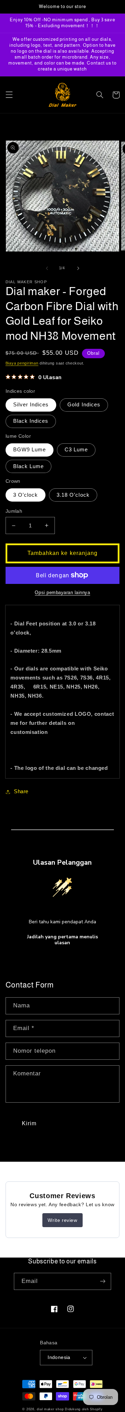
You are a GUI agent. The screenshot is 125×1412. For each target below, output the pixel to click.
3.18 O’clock (73, 495)
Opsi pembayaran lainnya (62, 592)
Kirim (29, 1123)
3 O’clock (25, 495)
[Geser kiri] (47, 268)
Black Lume (28, 466)
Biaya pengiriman (22, 363)
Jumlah (14, 511)
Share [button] (21, 791)
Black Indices (31, 421)
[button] (9, 95)
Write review (62, 1220)
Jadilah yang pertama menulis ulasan (62, 939)
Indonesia (59, 1357)
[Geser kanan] (78, 268)
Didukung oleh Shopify (83, 1409)
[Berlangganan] (103, 1281)
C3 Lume (76, 449)
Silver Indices (31, 404)
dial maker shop (50, 1409)
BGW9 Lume (29, 449)
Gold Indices (83, 404)
